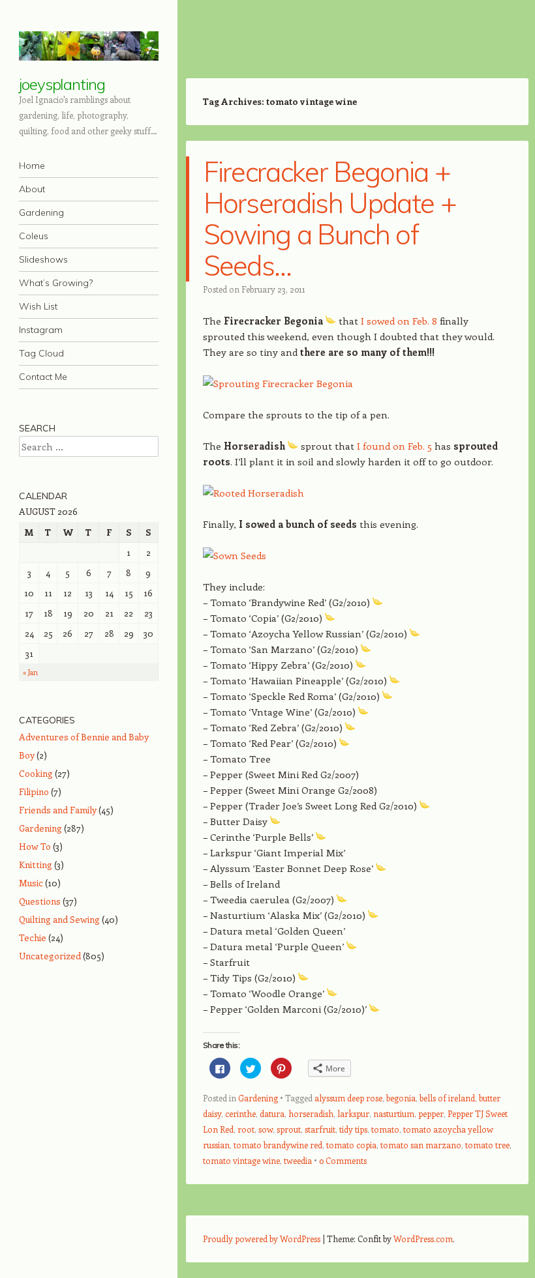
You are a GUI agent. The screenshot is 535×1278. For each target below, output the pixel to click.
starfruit (320, 1129)
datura (272, 1113)
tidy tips (353, 1129)
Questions (40, 901)
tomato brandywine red (278, 1144)
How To (35, 846)
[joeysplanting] (89, 46)
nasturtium (393, 1113)
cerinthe (240, 1113)
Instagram (41, 330)
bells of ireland (447, 1097)
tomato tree (487, 1144)
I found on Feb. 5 (394, 445)
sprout (289, 1129)
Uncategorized (50, 956)
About (32, 189)
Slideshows (43, 259)
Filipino (34, 791)
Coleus (33, 236)
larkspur (353, 1113)
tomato (385, 1129)
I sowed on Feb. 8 (399, 320)
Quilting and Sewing (59, 919)
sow (265, 1129)
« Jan (30, 672)
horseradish (310, 1113)
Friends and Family (58, 810)
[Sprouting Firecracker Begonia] (278, 383)
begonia (401, 1097)
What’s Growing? (56, 283)
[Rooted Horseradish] (253, 492)
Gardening (41, 212)
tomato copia (351, 1144)
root (245, 1129)
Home (32, 165)
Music (31, 883)
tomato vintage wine (241, 1160)
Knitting (35, 864)
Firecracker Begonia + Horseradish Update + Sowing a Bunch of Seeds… (330, 218)
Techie (32, 937)
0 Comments (343, 1160)
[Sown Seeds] (234, 555)
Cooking (36, 773)
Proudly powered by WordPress (261, 1238)
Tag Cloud (41, 353)
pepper (431, 1113)
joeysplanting (62, 84)
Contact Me (43, 377)
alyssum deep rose (348, 1097)
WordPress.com (423, 1238)
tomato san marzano (420, 1144)
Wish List (38, 306)
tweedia (298, 1160)
